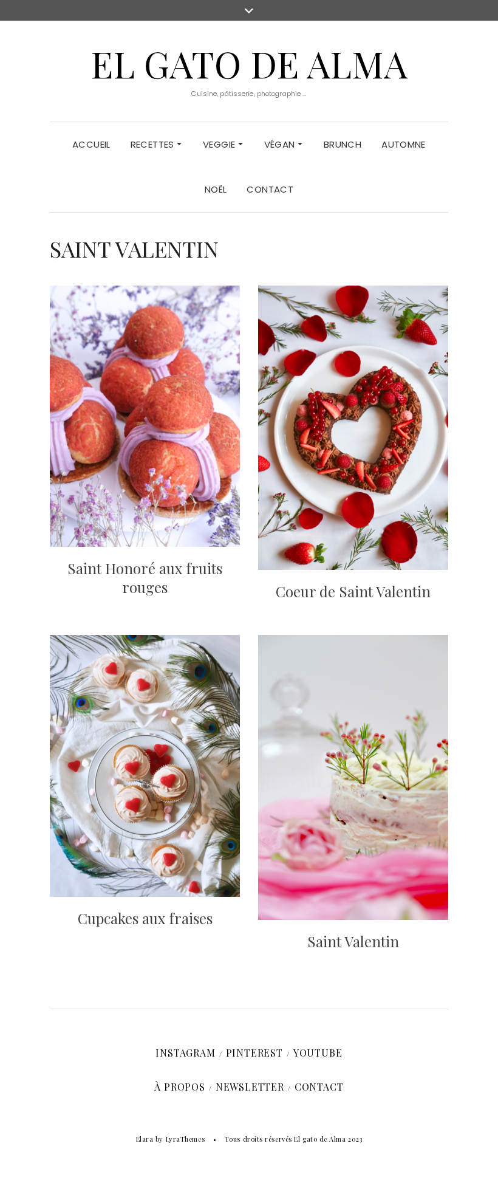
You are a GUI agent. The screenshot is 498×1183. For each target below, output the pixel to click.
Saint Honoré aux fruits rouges (144, 577)
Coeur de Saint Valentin (353, 591)
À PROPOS (179, 1086)
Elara (145, 1139)
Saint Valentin (353, 941)
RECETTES (154, 144)
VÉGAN (281, 144)
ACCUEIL (91, 144)
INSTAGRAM (185, 1052)
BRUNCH (342, 144)
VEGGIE (220, 144)
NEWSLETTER (250, 1086)
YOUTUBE (318, 1052)
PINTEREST (254, 1052)
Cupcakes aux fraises (145, 918)
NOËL (216, 189)
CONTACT (270, 189)
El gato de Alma (249, 63)
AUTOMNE (403, 144)
